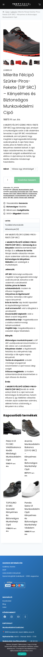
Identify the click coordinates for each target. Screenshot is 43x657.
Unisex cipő (23, 197)
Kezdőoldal (7, 601)
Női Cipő (33, 195)
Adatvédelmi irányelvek (12, 573)
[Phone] (25, 616)
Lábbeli (19, 193)
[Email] (18, 616)
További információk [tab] (14, 225)
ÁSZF (4, 570)
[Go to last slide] (4, 62)
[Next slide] (38, 62)
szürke (16, 197)
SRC (11, 197)
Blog (4, 604)
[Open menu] (4, 4)
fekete (35, 191)
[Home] (3, 12)
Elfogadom (22, 654)
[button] (6, 62)
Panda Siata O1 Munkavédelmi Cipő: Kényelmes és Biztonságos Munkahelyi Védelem (32, 515)
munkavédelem (9, 195)
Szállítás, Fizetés (9, 567)
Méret (6, 169)
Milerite (25, 193)
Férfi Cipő (12, 193)
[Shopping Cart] (39, 4)
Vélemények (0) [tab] (12, 229)
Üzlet (4, 607)
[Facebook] (5, 616)
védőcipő (31, 197)
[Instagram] (11, 616)
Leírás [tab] (7, 221)
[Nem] (40, 649)
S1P (9, 197)
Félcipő (5, 193)
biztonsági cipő (22, 191)
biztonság (13, 191)
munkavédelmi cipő (22, 195)
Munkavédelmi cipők (26, 189)
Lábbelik (7, 70)
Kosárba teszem (27, 179)
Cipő (30, 191)
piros (5, 197)
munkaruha (32, 193)
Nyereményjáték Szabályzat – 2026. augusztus (21, 576)
